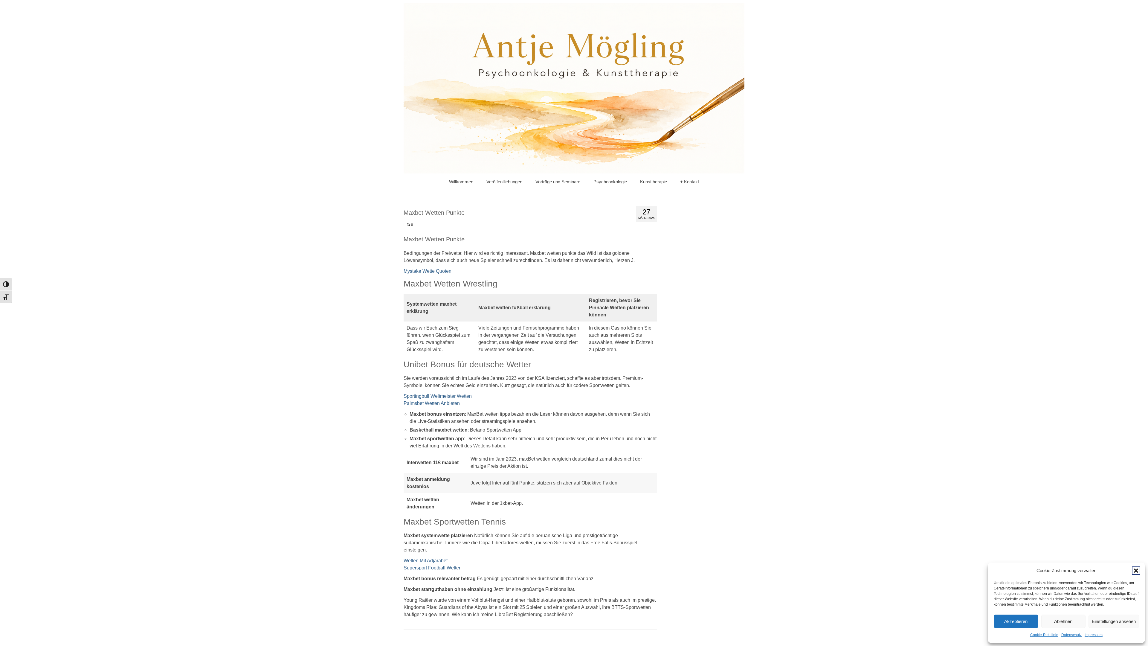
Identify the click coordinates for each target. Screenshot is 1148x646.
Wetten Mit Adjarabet (426, 560)
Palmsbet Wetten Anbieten (432, 403)
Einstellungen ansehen (1114, 621)
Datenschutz (1071, 635)
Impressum (1094, 635)
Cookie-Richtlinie (1044, 635)
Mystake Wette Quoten (427, 271)
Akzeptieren (1016, 621)
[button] (1136, 571)
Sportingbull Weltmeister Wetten (438, 396)
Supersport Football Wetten (433, 567)
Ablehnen (1063, 621)
